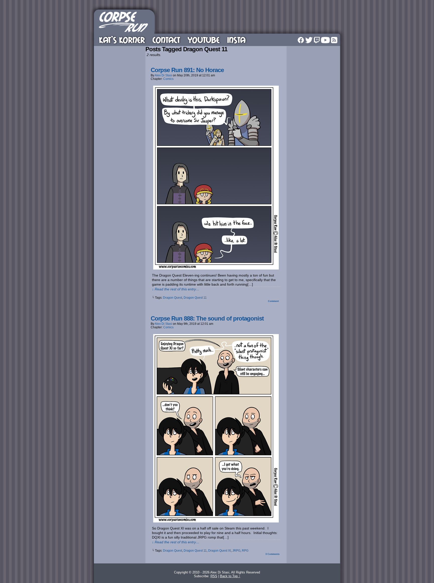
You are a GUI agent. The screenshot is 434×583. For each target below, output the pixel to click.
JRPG (236, 550)
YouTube (204, 40)
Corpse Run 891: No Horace (187, 70)
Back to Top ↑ (230, 576)
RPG (245, 550)
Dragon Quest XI (219, 550)
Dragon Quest (172, 297)
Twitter (309, 40)
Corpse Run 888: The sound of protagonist (207, 318)
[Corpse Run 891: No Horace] (216, 268)
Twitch (317, 40)
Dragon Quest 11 (195, 297)
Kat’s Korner (122, 40)
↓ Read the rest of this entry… (175, 289)
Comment (274, 301)
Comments (272, 554)
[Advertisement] (248, 21)
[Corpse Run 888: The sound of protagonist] (216, 521)
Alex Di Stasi (163, 75)
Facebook (301, 40)
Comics (168, 79)
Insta (236, 40)
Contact (166, 40)
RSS (334, 40)
